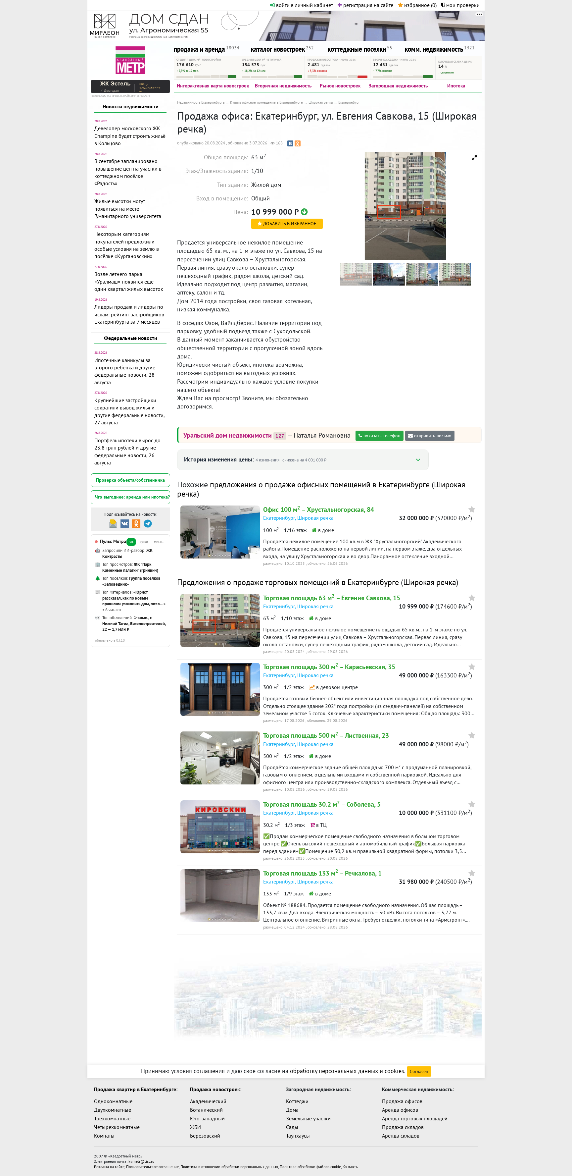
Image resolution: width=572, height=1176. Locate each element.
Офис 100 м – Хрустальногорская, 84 (318, 509)
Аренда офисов (400, 1109)
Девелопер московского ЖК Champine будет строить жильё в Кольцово (130, 135)
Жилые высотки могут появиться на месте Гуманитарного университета (127, 208)
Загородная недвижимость (398, 85)
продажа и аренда (199, 49)
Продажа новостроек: (215, 1089)
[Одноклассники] (298, 143)
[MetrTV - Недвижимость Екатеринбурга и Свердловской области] (130, 59)
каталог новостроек (278, 49)
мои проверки (462, 5)
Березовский (205, 1135)
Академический (208, 1101)
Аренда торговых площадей (415, 1118)
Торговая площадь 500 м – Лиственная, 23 (326, 735)
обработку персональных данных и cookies (347, 1071)
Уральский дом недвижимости (228, 435)
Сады (292, 1127)
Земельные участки (308, 1118)
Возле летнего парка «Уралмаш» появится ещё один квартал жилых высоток (128, 281)
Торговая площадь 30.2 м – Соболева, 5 (322, 804)
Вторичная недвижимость (283, 85)
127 (279, 436)
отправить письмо (432, 436)
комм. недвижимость (434, 49)
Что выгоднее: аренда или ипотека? (132, 497)
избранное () (420, 5)
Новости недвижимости (131, 106)
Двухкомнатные (112, 1109)
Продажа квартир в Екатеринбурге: (135, 1089)
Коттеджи (297, 1101)
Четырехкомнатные (117, 1127)
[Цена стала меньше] (304, 212)
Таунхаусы (298, 1135)
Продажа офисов (402, 1101)
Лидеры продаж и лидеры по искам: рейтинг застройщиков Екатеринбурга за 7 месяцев (129, 314)
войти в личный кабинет (304, 5)
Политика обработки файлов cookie (310, 1166)
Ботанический (206, 1109)
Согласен (419, 1071)
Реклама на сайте (109, 1166)
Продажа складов (403, 1127)
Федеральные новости (130, 338)
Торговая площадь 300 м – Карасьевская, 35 (329, 667)
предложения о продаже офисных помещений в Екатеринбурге (320, 484)
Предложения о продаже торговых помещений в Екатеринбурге (288, 582)
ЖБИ (195, 1127)
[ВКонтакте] (290, 143)
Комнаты (104, 1135)
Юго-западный (207, 1118)
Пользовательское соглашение (152, 1166)
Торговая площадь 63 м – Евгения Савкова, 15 (331, 598)
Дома (292, 1109)
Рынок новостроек (340, 85)
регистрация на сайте (367, 5)
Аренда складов (400, 1135)
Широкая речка (315, 517)
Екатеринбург (279, 517)
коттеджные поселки (357, 49)
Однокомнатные (113, 1101)
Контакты (350, 1166)
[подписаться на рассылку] (113, 523)
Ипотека (456, 85)
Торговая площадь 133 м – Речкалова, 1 (322, 873)
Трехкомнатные (112, 1118)
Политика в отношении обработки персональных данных (229, 1166)
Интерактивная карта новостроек (213, 85)
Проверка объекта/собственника (130, 480)
